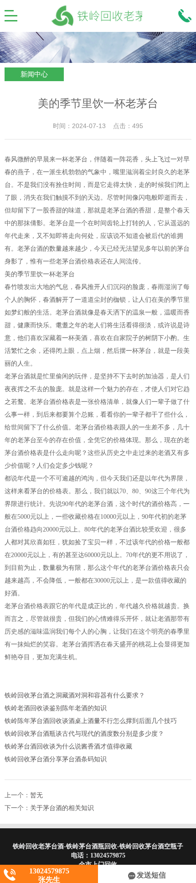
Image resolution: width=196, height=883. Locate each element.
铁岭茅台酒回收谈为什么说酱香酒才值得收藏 (68, 746)
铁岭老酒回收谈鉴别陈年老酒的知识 (56, 708)
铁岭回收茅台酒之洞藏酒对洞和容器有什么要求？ (75, 695)
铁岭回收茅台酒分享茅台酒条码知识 (56, 759)
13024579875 (107, 855)
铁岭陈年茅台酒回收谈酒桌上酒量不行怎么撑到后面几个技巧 (91, 721)
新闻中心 (34, 74)
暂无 (36, 795)
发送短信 (151, 875)
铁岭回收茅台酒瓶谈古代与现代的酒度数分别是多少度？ (84, 733)
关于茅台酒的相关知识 (62, 808)
